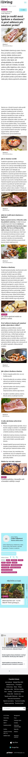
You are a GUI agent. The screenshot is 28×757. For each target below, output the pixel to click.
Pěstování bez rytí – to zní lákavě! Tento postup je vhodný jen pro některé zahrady (11, 602)
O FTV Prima (6, 715)
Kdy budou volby (8, 689)
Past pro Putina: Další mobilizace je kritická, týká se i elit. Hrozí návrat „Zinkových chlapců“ (14, 648)
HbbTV (5, 722)
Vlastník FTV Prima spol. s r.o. (8, 732)
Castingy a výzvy (17, 720)
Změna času (9, 687)
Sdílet (22, 10)
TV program (18, 684)
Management (17, 715)
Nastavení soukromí (16, 736)
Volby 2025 (10, 694)
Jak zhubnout (8, 682)
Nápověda (16, 729)
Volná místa (6, 718)
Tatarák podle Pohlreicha (11, 696)
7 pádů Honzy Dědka (18, 691)
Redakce (16, 731)
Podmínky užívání (7, 725)
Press (15, 718)
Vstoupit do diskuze (9, 553)
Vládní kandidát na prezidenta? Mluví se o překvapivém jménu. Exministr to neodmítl (12, 663)
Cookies (5, 729)
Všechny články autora (17, 540)
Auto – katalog (8, 691)
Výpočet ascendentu (8, 701)
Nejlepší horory (10, 684)
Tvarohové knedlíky (20, 701)
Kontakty (16, 722)
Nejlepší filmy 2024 (18, 682)
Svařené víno (17, 694)
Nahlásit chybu (7, 735)
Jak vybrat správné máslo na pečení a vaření (11, 317)
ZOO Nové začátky (19, 689)
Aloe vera (21, 696)
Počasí (20, 687)
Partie (15, 687)
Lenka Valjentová (5, 13)
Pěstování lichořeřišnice (14, 698)
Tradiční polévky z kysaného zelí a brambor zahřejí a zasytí (12, 480)
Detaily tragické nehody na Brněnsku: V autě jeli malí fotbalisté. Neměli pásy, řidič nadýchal (14, 655)
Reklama (5, 720)
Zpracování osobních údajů (17, 726)
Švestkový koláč (19, 703)
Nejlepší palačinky (9, 703)
